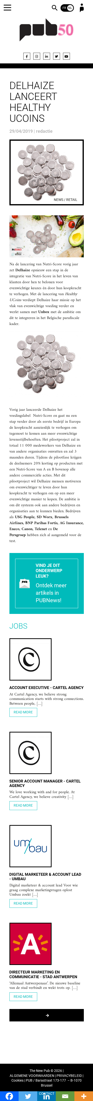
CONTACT (46, 1094)
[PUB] (46, 33)
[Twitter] (56, 56)
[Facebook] (26, 56)
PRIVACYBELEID (69, 1076)
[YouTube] (66, 56)
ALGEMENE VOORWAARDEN (32, 1076)
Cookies (17, 1080)
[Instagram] (36, 56)
